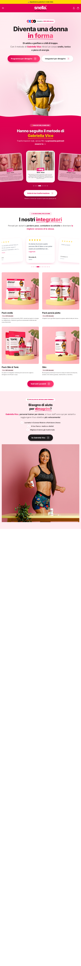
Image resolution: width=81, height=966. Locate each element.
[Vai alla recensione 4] (36, 266)
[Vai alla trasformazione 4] (38, 185)
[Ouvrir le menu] (3, 8)
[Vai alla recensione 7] (44, 266)
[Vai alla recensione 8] (45, 266)
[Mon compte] (74, 8)
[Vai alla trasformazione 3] (36, 185)
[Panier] (78, 8)
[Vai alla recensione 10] (49, 266)
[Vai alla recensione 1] (31, 266)
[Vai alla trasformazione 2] (35, 185)
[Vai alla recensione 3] (35, 266)
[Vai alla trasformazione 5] (41, 185)
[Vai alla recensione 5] (39, 266)
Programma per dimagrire (21, 59)
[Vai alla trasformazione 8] (47, 185)
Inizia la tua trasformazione (38, 193)
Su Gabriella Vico (38, 438)
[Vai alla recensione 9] (47, 266)
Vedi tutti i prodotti (38, 384)
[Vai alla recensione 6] (42, 266)
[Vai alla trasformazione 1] (33, 185)
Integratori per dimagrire (55, 59)
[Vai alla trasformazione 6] (44, 185)
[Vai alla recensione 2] (33, 266)
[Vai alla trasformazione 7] (45, 185)
